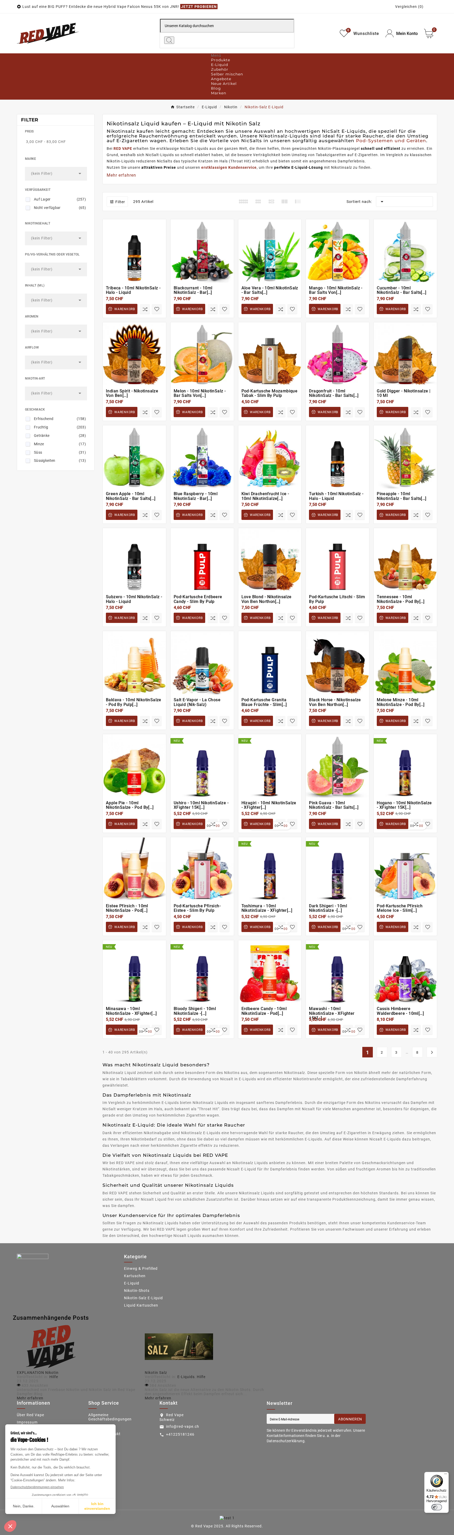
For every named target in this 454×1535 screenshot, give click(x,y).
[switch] (436, 1507)
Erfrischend (60, 419)
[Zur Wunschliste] (157, 309)
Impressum (27, 1422)
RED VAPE (122, 148)
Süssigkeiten (60, 460)
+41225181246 (180, 1434)
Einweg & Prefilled (141, 1268)
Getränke (60, 435)
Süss (60, 452)
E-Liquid (131, 1283)
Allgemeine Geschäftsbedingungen (110, 1417)
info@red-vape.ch (182, 1426)
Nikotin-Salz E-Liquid (143, 1298)
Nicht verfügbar (60, 208)
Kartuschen (135, 1276)
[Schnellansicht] (137, 268)
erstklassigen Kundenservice (229, 167)
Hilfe (53, 1377)
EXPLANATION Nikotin (38, 1372)
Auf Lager (60, 199)
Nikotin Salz (156, 1372)
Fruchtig (60, 427)
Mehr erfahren (30, 1398)
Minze (60, 444)
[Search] (169, 40)
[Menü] (445, 1475)
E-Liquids (186, 1377)
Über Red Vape (30, 1415)
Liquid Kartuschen (141, 1305)
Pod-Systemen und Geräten (391, 140)
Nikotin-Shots (136, 1290)
